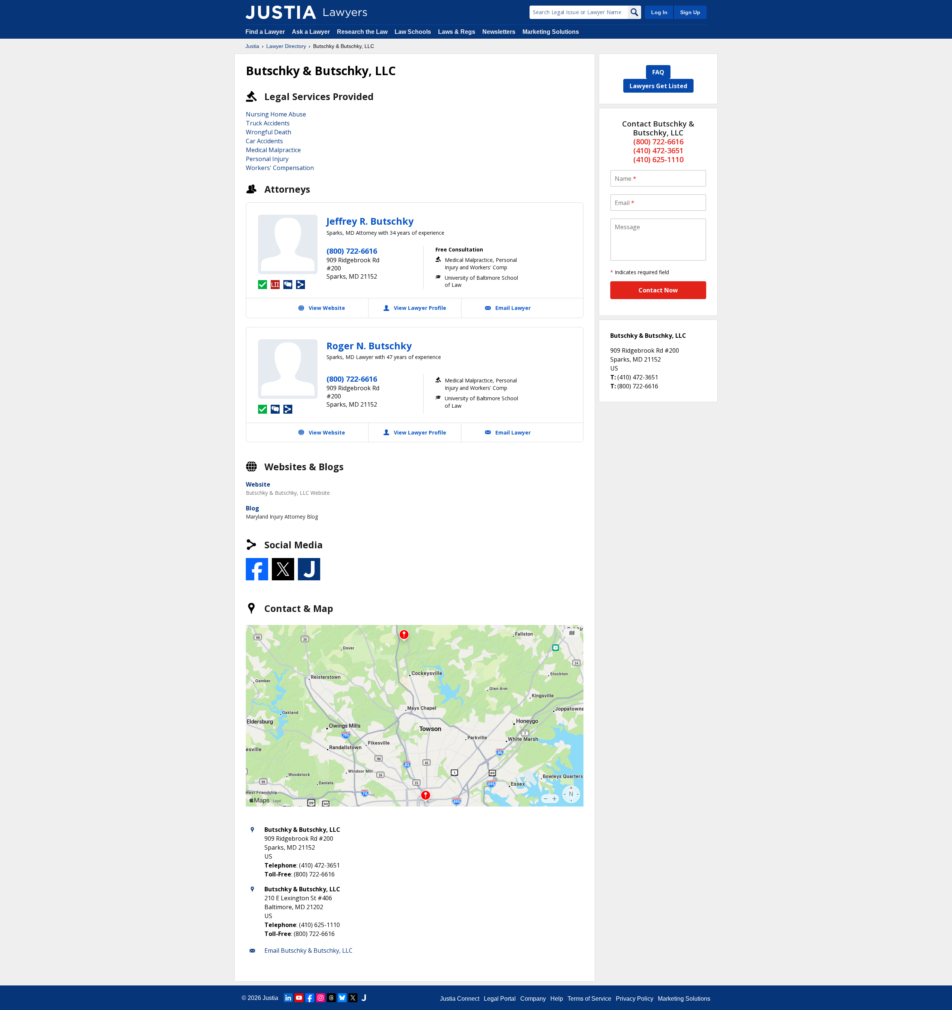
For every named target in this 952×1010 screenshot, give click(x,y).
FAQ (658, 72)
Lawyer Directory (286, 46)
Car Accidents (264, 141)
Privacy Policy (634, 998)
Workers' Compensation (280, 168)
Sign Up (690, 12)
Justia (252, 46)
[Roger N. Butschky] (288, 369)
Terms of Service (589, 998)
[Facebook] (309, 997)
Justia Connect (459, 998)
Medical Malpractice (273, 150)
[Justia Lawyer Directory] (280, 12)
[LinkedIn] (288, 997)
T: (613, 377)
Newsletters (498, 32)
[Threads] (331, 997)
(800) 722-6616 (352, 251)
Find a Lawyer (265, 32)
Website (258, 484)
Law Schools (413, 32)
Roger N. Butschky (369, 345)
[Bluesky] (342, 997)
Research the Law (362, 32)
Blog (252, 508)
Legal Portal (500, 998)
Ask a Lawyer (311, 32)
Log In (659, 12)
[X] (352, 997)
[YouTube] (299, 997)
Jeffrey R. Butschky (370, 221)
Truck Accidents (268, 123)
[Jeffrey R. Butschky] (288, 244)
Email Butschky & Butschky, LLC (308, 950)
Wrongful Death (268, 132)
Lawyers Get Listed (658, 86)
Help (556, 998)
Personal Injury (267, 159)
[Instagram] (320, 997)
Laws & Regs (456, 32)
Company (533, 998)
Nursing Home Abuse (276, 114)
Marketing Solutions (550, 32)
